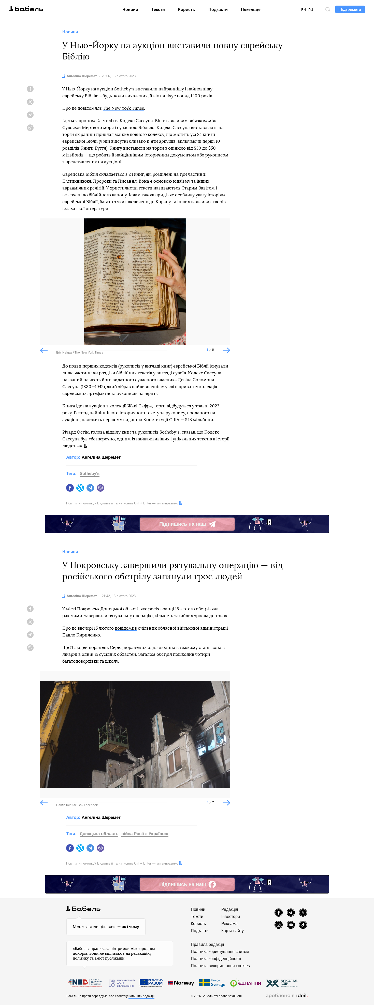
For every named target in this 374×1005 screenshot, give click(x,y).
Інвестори (230, 916)
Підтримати (350, 9)
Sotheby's (89, 473)
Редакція (229, 909)
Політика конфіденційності (216, 958)
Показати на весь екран (47, 226)
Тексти (158, 9)
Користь (186, 9)
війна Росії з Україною (144, 833)
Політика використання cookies (220, 966)
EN (303, 10)
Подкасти (218, 9)
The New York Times (123, 108)
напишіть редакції (141, 996)
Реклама (229, 923)
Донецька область (99, 833)
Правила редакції (207, 944)
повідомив (126, 628)
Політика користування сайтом (220, 951)
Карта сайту (232, 931)
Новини (130, 9)
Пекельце (251, 9)
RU (310, 10)
